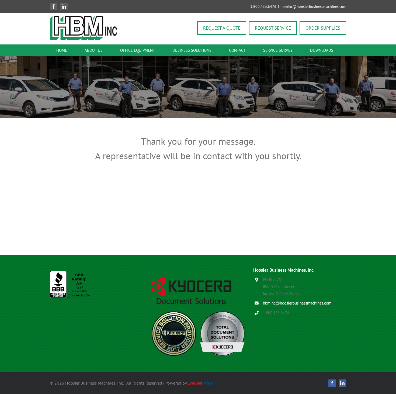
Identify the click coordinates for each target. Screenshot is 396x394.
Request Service (273, 28)
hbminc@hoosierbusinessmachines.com (313, 6)
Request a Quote (221, 28)
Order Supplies (322, 28)
